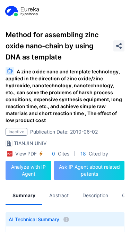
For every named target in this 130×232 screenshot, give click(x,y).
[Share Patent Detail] (118, 45)
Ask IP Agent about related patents (89, 170)
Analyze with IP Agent (28, 170)
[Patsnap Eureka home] (21, 11)
